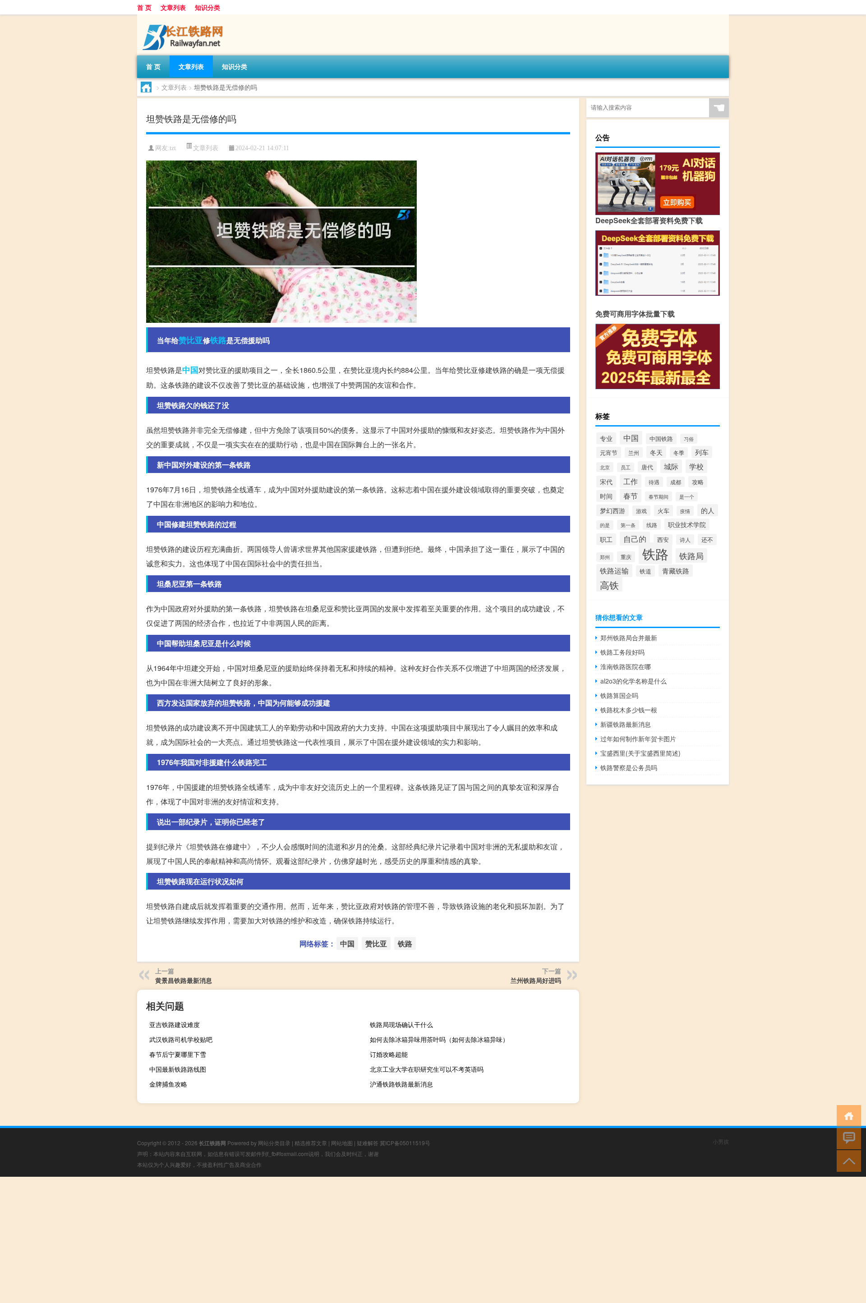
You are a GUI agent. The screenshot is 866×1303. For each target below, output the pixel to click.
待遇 (654, 482)
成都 (675, 482)
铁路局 (691, 555)
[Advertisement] (270, 1240)
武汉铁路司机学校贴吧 (180, 1039)
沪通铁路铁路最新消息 (401, 1083)
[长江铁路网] (184, 17)
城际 (671, 466)
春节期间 (658, 496)
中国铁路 (661, 439)
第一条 (628, 524)
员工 (626, 467)
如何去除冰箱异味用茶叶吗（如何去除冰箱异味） (439, 1039)
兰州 (633, 452)
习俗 (689, 438)
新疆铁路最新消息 (625, 724)
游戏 (641, 510)
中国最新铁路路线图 (177, 1069)
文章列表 (173, 7)
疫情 (685, 510)
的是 (605, 525)
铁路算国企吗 (619, 695)
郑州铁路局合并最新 (628, 637)
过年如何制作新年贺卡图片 (638, 738)
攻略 (698, 481)
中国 (190, 370)
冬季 (678, 452)
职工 (606, 539)
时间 (606, 495)
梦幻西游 (612, 510)
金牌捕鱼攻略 (168, 1083)
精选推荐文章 (311, 1143)
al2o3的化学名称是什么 (633, 680)
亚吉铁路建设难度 (174, 1024)
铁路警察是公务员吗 (628, 767)
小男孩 (721, 1141)
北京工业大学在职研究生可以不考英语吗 (427, 1069)
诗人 (685, 539)
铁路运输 (614, 570)
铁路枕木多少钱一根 (628, 709)
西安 (663, 540)
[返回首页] (847, 1115)
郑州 (605, 557)
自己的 (634, 538)
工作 (630, 481)
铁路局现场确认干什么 (401, 1024)
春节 (630, 495)
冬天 (656, 452)
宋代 (606, 481)
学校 (696, 466)
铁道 (645, 571)
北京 (605, 467)
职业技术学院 (687, 524)
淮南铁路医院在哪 (625, 666)
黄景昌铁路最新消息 (183, 980)
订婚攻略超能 (389, 1054)
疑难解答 (367, 1143)
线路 (651, 524)
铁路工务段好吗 (622, 651)
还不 (707, 539)
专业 (606, 438)
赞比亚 (191, 340)
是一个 (686, 496)
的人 (707, 510)
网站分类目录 (274, 1143)
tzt (173, 148)
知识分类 (207, 7)
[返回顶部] (847, 1160)
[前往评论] (847, 1138)
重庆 (626, 557)
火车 (663, 510)
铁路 (218, 340)
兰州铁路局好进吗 (536, 980)
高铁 (609, 585)
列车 (702, 452)
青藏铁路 (675, 570)
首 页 (144, 7)
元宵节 (608, 452)
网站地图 (342, 1143)
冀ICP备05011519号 (405, 1143)
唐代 (647, 467)
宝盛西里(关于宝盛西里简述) (640, 752)
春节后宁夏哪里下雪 (177, 1054)
